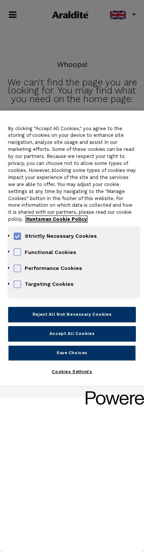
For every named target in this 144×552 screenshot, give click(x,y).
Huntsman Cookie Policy (56, 219)
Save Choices (72, 352)
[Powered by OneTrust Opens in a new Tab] (112, 392)
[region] (72, 331)
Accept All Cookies (72, 333)
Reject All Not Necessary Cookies (72, 314)
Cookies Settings (72, 371)
